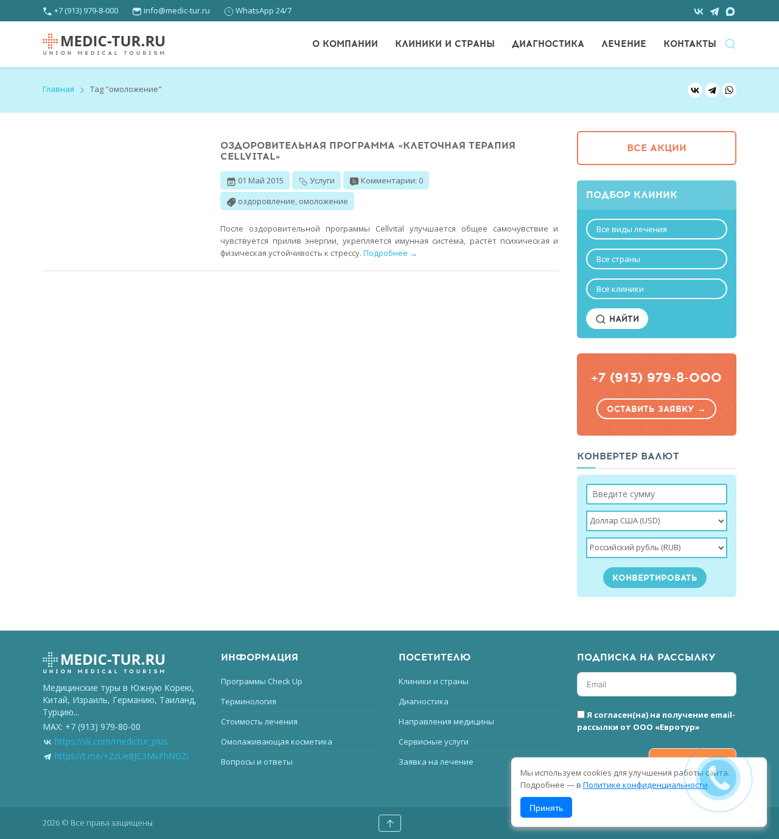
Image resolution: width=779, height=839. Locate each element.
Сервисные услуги (434, 741)
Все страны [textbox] (618, 258)
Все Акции (656, 148)
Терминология (248, 701)
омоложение (323, 201)
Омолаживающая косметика (276, 741)
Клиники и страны (445, 44)
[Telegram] (712, 90)
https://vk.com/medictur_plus (111, 741)
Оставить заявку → (656, 409)
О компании (345, 44)
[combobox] (657, 229)
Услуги (322, 180)
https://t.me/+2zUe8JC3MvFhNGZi (122, 756)
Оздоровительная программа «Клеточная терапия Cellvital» (367, 151)
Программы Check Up (261, 681)
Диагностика (548, 44)
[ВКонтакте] (695, 90)
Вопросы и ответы (257, 761)
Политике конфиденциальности (645, 784)
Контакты (689, 44)
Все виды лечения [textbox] (631, 229)
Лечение (623, 44)
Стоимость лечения (259, 721)
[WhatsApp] (729, 90)
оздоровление (266, 201)
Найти (622, 319)
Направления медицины (446, 721)
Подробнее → (390, 252)
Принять (546, 807)
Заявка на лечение (436, 761)
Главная (58, 88)
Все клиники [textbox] (620, 288)
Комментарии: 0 (392, 180)
